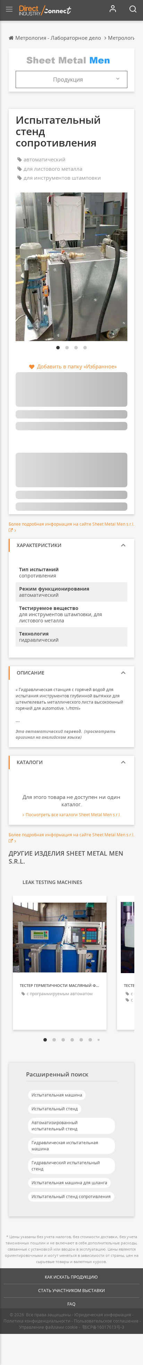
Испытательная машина (57, 1095)
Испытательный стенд (55, 1109)
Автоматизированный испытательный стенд (55, 1126)
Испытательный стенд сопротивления (71, 1196)
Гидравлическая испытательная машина (65, 1146)
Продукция (68, 79)
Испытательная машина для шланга (69, 1183)
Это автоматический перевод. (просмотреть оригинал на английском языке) (66, 734)
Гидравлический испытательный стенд (66, 1166)
